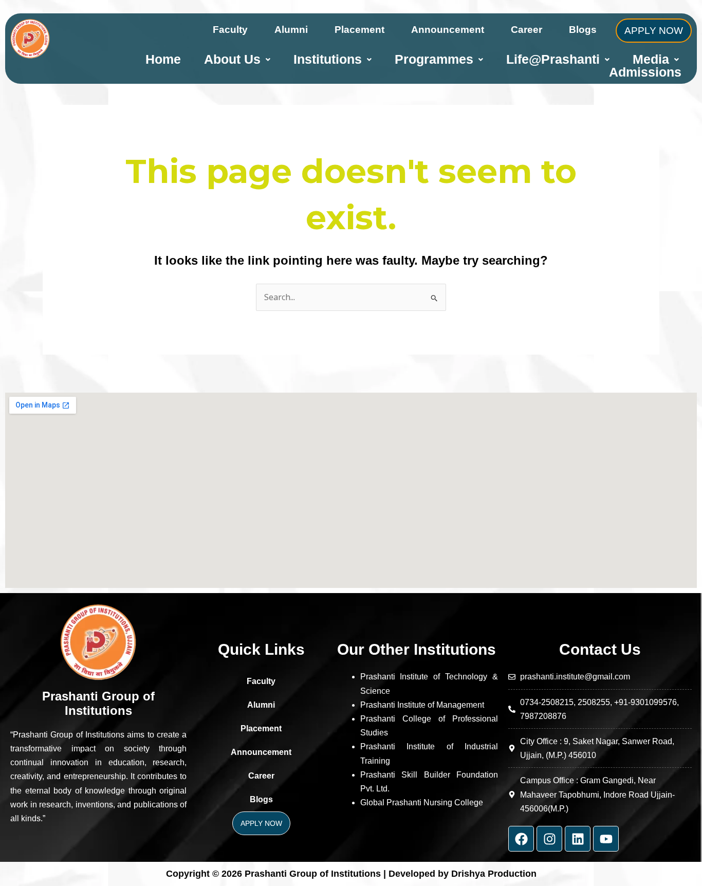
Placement (359, 29)
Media (651, 59)
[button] (237, 59)
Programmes (434, 59)
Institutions (327, 59)
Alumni (291, 29)
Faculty (230, 29)
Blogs (583, 29)
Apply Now (653, 30)
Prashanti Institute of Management (422, 704)
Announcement (447, 29)
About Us (232, 59)
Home (163, 59)
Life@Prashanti (553, 59)
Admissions (645, 72)
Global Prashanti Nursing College (421, 802)
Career (526, 29)
